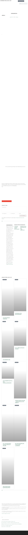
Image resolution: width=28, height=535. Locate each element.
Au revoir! (16, 226)
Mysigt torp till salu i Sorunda (16, 522)
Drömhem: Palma (23, 226)
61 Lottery (2, 521)
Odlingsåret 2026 (6, 359)
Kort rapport (16, 229)
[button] (2, 201)
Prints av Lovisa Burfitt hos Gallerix (7, 526)
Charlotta (2, 526)
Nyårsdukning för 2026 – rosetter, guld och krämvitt (20, 401)
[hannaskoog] (5, 498)
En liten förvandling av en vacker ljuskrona (19, 444)
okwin (2, 525)
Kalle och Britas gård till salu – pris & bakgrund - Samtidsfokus (7, 522)
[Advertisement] (14, 194)
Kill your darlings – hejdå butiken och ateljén (7, 444)
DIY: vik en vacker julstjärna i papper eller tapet (7, 525)
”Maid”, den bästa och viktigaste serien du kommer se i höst (9, 521)
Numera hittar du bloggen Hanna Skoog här (6, 513)
